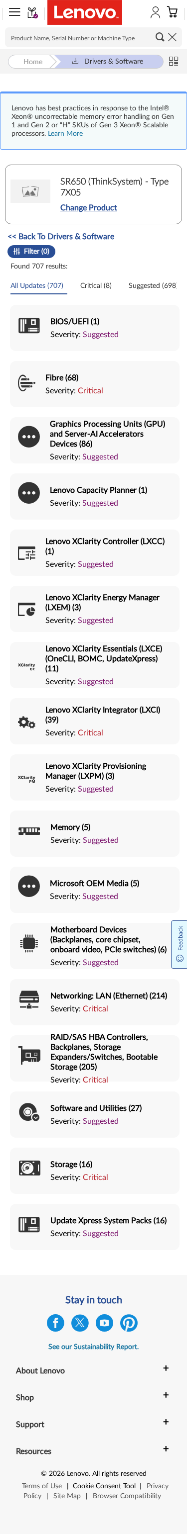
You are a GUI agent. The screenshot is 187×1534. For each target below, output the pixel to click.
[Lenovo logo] (84, 12)
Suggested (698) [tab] (154, 285)
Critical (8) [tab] (97, 285)
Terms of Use (42, 1486)
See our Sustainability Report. (93, 1347)
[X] (80, 1325)
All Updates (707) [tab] (37, 285)
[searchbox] (93, 37)
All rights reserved (119, 1473)
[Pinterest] (129, 1325)
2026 (57, 1473)
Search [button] (160, 37)
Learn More (65, 133)
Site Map (67, 1496)
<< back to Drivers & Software (60, 237)
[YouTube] (104, 1325)
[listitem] (95, 328)
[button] (12, 14)
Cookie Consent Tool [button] (104, 1486)
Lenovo (78, 1473)
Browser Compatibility (127, 1496)
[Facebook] (55, 1325)
